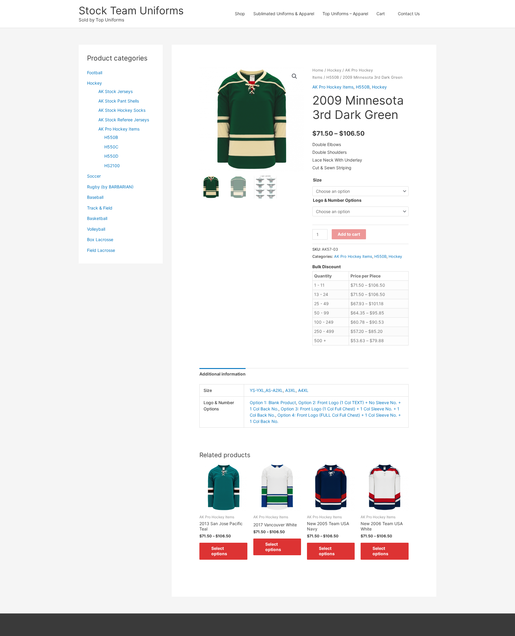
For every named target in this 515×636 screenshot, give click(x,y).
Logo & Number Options (337, 200)
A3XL (290, 390)
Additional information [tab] (222, 373)
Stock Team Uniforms (131, 10)
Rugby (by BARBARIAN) (110, 186)
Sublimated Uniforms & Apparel (283, 13)
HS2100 (112, 165)
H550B (111, 137)
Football (94, 72)
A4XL (303, 390)
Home (317, 70)
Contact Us (409, 13)
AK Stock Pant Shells (118, 100)
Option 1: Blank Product (273, 402)
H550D (111, 156)
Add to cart (349, 234)
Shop (240, 13)
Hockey (94, 83)
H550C (111, 146)
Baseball (95, 197)
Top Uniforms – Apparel (345, 13)
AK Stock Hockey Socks (121, 110)
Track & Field (99, 207)
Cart (380, 13)
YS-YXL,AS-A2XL (266, 390)
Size (317, 179)
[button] (430, 13)
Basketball (97, 218)
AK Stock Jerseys (115, 91)
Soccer (94, 176)
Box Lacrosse (100, 239)
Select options (219, 551)
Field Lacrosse (101, 250)
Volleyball (96, 229)
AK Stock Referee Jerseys (123, 119)
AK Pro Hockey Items (118, 128)
